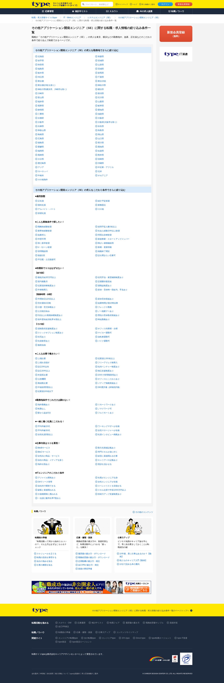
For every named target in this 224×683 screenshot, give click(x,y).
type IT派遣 (182, 638)
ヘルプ (134, 4)
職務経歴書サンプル (154, 623)
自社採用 (50, 673)
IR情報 (42, 673)
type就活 (62, 642)
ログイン (165, 4)
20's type (126, 638)
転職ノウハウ (40, 511)
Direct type (140, 638)
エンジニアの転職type (68, 638)
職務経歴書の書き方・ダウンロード (94, 557)
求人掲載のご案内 (148, 4)
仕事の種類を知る (44, 565)
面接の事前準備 (85, 569)
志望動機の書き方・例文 (89, 561)
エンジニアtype (109, 638)
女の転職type (90, 638)
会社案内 (35, 673)
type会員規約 (75, 673)
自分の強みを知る (44, 561)
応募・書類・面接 (84, 632)
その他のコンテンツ (144, 512)
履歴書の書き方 (133, 623)
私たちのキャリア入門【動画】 (133, 560)
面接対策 (174, 623)
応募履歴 (81, 623)
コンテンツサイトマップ (127, 632)
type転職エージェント (161, 638)
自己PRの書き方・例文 (88, 565)
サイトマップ (123, 4)
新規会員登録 (184, 4)
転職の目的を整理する (46, 557)
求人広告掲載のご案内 (90, 673)
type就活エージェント (82, 642)
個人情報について (61, 673)
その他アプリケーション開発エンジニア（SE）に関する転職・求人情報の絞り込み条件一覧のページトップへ (140, 610)
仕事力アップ (104, 632)
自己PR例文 (63, 626)
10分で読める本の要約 (130, 564)
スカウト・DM (64, 623)
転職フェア (115, 623)
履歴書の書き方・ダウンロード (92, 554)
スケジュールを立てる (46, 554)
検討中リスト (97, 623)
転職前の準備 (64, 632)
